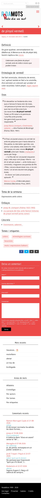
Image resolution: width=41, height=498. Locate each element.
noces (21, 55)
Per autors (10, 394)
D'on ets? (5, 292)
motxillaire (11, 354)
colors (5, 236)
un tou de (10, 363)
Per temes (10, 398)
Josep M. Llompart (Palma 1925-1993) (19, 207)
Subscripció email (32, 7)
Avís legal (5, 491)
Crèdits (31, 491)
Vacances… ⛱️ (12, 350)
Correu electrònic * (8, 284)
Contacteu (5, 493)
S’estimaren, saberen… (13, 224)
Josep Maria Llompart (12, 125)
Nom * (4, 275)
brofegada (10, 367)
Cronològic (11, 389)
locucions (8, 241)
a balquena (29, 152)
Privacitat (14, 491)
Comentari (5, 301)
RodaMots (5, 487)
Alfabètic (10, 385)
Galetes (23, 491)
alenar (9, 358)
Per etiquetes (12, 402)
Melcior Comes (10, 181)
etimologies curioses (22, 236)
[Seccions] (37, 11)
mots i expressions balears (16, 245)
